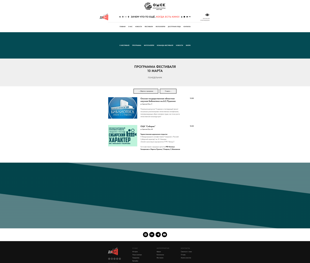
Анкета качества (186, 258)
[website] (145, 234)
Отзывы (183, 254)
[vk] (151, 234)
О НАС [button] (130, 26)
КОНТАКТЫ (187, 26)
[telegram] (158, 234)
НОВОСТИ (138, 26)
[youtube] (164, 234)
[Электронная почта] (112, 259)
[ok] (117, 259)
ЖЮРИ (188, 45)
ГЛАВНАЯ (122, 26)
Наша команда (137, 254)
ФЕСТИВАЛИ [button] (149, 26)
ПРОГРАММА (136, 45)
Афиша (159, 251)
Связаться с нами (186, 251)
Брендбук (135, 261)
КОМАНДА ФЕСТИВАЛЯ (165, 45)
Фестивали (160, 258)
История (135, 251)
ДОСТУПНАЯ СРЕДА (174, 26)
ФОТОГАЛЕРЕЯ (160, 26)
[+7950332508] (109, 259)
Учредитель (135, 258)
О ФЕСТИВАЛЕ (124, 45)
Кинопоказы (160, 254)
